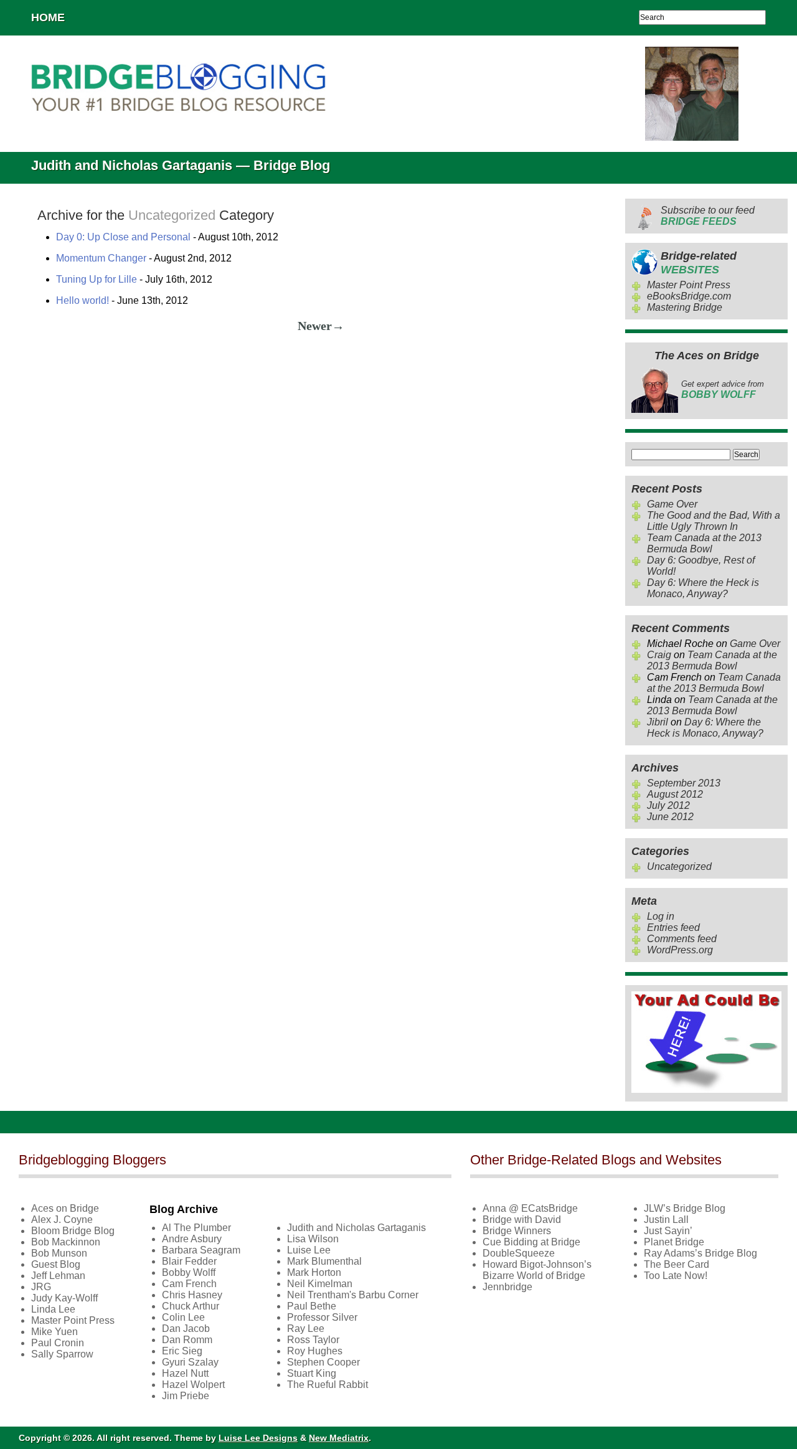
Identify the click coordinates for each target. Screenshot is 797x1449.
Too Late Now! (675, 1275)
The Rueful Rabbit (327, 1384)
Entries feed (673, 927)
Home (48, 17)
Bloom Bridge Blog (73, 1230)
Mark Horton (314, 1272)
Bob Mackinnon (65, 1242)
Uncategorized (679, 866)
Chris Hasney (192, 1295)
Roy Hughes (314, 1351)
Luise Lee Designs (258, 1438)
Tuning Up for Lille (96, 279)
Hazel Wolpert (193, 1384)
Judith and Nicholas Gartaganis (356, 1227)
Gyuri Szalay (190, 1362)
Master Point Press (688, 285)
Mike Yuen (54, 1331)
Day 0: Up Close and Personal (123, 237)
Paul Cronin (57, 1343)
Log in (660, 916)
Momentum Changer (101, 258)
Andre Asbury (192, 1239)
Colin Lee (183, 1317)
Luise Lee (309, 1250)
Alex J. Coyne (62, 1219)
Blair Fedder (189, 1261)
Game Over (672, 504)
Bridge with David (522, 1219)
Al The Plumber (196, 1227)
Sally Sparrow (62, 1354)
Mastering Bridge (684, 307)
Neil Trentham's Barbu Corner (352, 1295)
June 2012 (670, 816)
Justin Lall (666, 1219)
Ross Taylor (313, 1339)
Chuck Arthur (190, 1306)
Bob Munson (59, 1253)
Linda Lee (53, 1309)
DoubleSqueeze (519, 1253)
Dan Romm (187, 1339)
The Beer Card (676, 1264)
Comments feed (682, 938)
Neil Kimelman (319, 1283)
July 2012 (668, 805)
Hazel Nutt (185, 1373)
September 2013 (683, 783)
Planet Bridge (674, 1242)
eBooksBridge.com (689, 296)
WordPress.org (680, 950)
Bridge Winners (517, 1230)
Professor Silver (322, 1317)
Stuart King (311, 1373)
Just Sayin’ (668, 1230)
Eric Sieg (182, 1351)
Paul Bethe (311, 1306)
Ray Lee (305, 1328)
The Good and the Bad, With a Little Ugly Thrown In (713, 521)
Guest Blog (55, 1264)
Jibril (657, 722)
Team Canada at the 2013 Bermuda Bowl (704, 543)
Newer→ (321, 326)
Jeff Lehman (58, 1275)
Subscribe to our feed (708, 216)
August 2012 (675, 794)
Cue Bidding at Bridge (531, 1242)
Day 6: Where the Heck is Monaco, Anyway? (703, 588)
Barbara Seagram (201, 1250)
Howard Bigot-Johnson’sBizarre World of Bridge (537, 1270)
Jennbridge (507, 1286)
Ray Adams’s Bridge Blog (700, 1253)
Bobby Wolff (188, 1272)
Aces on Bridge (65, 1208)
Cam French (189, 1283)
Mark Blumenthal (324, 1261)
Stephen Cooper (323, 1362)
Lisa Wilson (313, 1239)
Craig (659, 654)
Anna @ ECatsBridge (530, 1208)
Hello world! (82, 300)
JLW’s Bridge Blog (684, 1208)
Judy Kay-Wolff (64, 1298)
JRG (41, 1286)
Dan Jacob (186, 1328)
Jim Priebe (185, 1395)
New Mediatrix (339, 1438)
